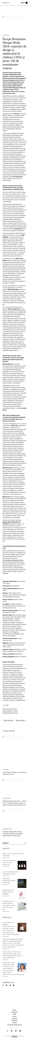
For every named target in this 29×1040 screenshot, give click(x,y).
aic (3, 304)
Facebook (19, 571)
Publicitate (14, 1012)
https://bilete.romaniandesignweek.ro (13, 560)
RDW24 (15, 710)
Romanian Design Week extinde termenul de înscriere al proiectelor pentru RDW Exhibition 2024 (13, 833)
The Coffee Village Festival (14, 1025)
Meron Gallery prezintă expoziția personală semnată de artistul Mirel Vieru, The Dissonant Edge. (9, 905)
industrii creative (8, 710)
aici (19, 383)
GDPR (14, 1014)
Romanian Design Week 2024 (10, 712)
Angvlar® (14, 1036)
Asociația (14, 1018)
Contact (14, 1016)
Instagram (5, 573)
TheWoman (14, 1036)
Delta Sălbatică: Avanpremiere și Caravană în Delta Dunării (9, 880)
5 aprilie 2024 (6, 798)
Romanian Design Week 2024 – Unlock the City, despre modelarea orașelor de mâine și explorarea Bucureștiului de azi (14, 803)
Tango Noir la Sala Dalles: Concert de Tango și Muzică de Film (9, 862)
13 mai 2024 (6, 769)
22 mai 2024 (6, 35)
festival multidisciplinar (10, 709)
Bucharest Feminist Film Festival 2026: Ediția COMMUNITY (8, 892)
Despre (14, 1010)
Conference (14, 1020)
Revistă (14, 1022)
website (14, 571)
